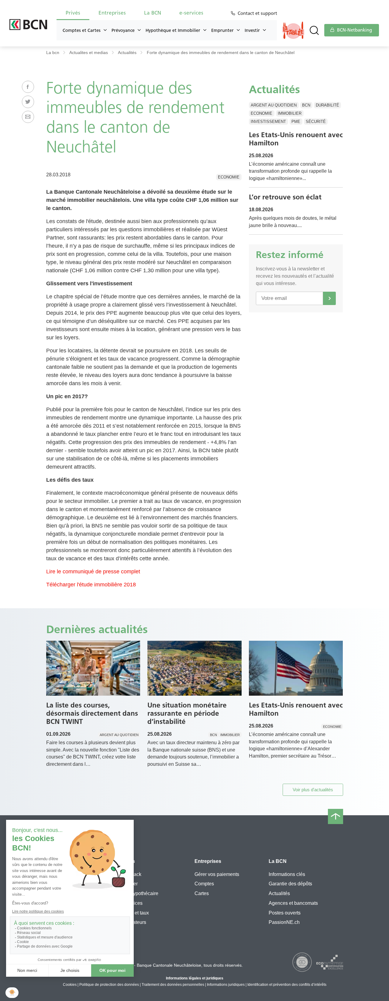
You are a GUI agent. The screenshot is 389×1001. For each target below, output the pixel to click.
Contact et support (257, 13)
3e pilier (129, 883)
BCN (306, 105)
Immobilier (289, 113)
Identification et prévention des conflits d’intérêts (286, 984)
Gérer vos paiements (216, 874)
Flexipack (130, 874)
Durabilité (327, 105)
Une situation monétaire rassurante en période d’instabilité (187, 713)
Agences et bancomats (293, 903)
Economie (228, 177)
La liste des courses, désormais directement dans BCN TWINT (92, 713)
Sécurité (316, 121)
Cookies (70, 984)
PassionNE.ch (284, 922)
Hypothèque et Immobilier (173, 30)
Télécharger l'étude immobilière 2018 (91, 585)
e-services (131, 903)
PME (295, 121)
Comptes (204, 883)
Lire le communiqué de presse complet (93, 571)
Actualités (127, 52)
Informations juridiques (226, 984)
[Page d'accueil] (28, 24)
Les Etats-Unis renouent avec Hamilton (296, 139)
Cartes (201, 893)
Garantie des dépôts (290, 883)
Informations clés (287, 874)
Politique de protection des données (109, 984)
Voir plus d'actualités (313, 789)
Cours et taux (134, 912)
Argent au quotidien (274, 105)
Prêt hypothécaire (139, 893)
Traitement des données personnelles (173, 984)
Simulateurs (133, 922)
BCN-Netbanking (354, 30)
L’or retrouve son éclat (285, 197)
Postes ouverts (285, 912)
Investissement (268, 121)
